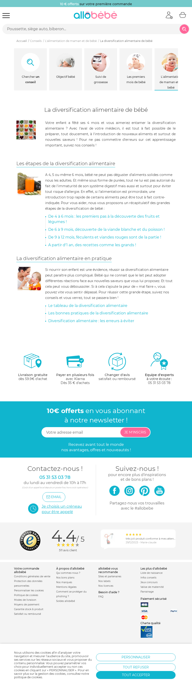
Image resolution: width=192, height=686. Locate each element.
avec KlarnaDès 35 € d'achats (75, 379)
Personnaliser (136, 657)
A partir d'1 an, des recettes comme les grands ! (92, 245)
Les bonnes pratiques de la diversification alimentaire (98, 313)
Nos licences (105, 585)
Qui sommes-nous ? (68, 572)
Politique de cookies (26, 595)
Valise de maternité (152, 587)
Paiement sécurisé (153, 598)
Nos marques (64, 582)
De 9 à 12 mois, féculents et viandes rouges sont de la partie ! (104, 237)
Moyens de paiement (26, 604)
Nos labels (104, 581)
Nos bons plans (65, 577)
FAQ (100, 596)
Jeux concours (149, 582)
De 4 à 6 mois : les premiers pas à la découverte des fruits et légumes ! (104, 219)
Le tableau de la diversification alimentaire (87, 305)
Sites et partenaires (109, 576)
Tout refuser (136, 667)
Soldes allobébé (65, 601)
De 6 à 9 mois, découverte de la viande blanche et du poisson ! (106, 229)
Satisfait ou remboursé (27, 613)
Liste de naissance (151, 572)
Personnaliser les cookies (29, 590)
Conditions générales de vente (32, 576)
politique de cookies (28, 677)
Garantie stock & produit (28, 609)
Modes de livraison (25, 599)
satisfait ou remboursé (117, 377)
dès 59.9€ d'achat (33, 377)
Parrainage (147, 591)
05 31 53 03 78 (159, 383)
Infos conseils (148, 577)
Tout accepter (136, 675)
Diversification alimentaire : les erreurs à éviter (91, 321)
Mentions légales (66, 587)
